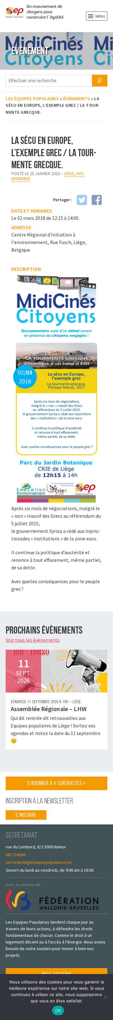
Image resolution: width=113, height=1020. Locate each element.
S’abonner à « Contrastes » (56, 785)
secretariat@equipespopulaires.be (39, 862)
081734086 (15, 855)
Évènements (76, 98)
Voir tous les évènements (33, 640)
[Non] (105, 997)
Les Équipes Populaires (32, 98)
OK (58, 1010)
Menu (100, 16)
